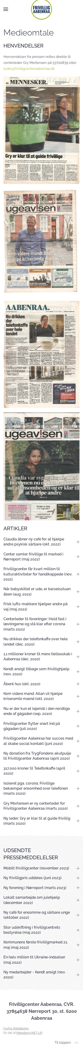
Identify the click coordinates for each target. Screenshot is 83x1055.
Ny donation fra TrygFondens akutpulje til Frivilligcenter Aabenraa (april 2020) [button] (37, 756)
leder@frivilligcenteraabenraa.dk (29, 69)
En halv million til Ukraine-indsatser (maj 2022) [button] (34, 959)
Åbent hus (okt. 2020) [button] (21, 684)
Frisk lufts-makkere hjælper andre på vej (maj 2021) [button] (35, 606)
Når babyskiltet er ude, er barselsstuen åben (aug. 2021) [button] (37, 591)
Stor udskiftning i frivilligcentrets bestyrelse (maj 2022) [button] (31, 930)
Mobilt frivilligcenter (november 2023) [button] (36, 868)
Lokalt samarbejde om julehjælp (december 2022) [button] (31, 900)
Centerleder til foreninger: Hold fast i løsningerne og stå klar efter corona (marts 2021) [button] (34, 624)
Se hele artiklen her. (42, 130)
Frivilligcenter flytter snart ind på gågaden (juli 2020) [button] (31, 726)
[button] (5, 9)
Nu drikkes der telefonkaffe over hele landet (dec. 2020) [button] (35, 641)
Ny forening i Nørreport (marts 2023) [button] (34, 888)
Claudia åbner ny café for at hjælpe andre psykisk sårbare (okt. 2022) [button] (33, 541)
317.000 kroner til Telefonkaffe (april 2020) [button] (34, 771)
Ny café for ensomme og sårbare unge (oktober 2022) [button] (36, 915)
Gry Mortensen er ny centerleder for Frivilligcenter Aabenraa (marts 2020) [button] (35, 806)
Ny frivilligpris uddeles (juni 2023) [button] (32, 878)
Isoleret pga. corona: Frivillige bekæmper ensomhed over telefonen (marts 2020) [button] (35, 788)
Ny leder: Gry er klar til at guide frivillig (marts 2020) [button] (36, 821)
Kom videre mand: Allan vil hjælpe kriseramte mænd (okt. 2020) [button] (32, 696)
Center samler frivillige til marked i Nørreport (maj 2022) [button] (33, 556)
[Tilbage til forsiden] (41, 9)
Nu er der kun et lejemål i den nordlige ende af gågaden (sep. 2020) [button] (36, 711)
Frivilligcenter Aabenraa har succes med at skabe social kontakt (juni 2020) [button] (38, 741)
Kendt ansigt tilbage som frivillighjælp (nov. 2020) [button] (36, 671)
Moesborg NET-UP (29, 1032)
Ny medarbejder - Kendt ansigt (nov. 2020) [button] (34, 974)
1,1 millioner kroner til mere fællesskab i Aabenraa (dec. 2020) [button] (37, 656)
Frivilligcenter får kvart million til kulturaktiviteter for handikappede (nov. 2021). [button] (37, 574)
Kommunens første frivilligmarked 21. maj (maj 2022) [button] (35, 944)
